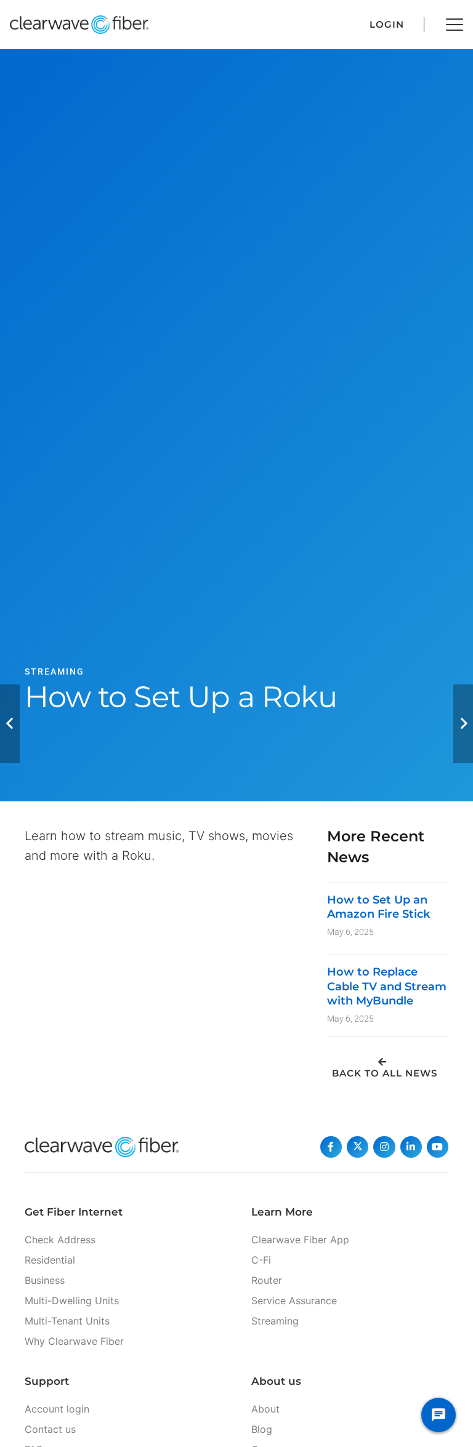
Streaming (275, 1321)
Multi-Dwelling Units (72, 1300)
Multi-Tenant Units (67, 1321)
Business (45, 1280)
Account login (57, 1409)
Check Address (60, 1239)
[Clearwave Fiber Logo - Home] (79, 24)
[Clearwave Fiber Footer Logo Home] (102, 1147)
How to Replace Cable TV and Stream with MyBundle (387, 986)
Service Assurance (294, 1300)
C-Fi (261, 1260)
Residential (50, 1260)
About (265, 1409)
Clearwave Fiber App (300, 1239)
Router (266, 1280)
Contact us (50, 1429)
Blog (261, 1429)
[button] (454, 24)
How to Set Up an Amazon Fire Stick (378, 907)
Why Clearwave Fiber (74, 1341)
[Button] (331, 1147)
